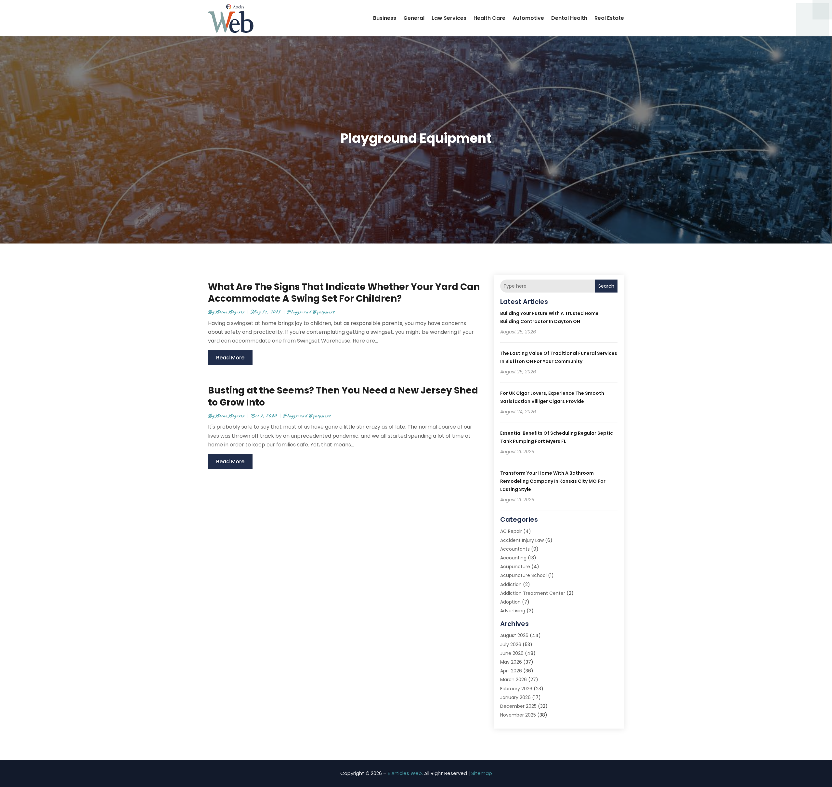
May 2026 (511, 662)
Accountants (515, 549)
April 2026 (511, 671)
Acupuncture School (523, 575)
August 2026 (514, 635)
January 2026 (515, 697)
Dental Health (569, 18)
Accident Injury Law (522, 540)
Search (606, 286)
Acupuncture (515, 566)
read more (230, 357)
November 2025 (518, 715)
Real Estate (609, 18)
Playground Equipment (311, 312)
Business (384, 18)
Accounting (513, 558)
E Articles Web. (405, 773)
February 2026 (516, 688)
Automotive (528, 18)
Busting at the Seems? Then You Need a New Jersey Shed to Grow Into (343, 396)
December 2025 (518, 706)
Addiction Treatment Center (532, 593)
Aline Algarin (230, 312)
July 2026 (510, 644)
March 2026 (513, 679)
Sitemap (481, 773)
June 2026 (512, 653)
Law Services (449, 18)
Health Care (489, 18)
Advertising (512, 610)
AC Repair (511, 531)
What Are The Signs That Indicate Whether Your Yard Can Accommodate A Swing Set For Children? (344, 293)
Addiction (511, 584)
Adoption (510, 602)
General (413, 18)
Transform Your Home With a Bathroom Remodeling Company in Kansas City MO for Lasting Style (552, 481)
